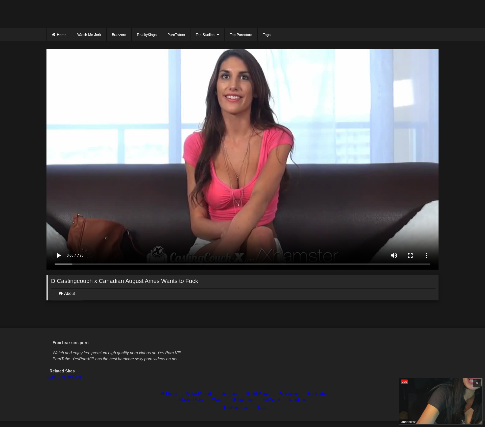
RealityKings (147, 35)
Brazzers (119, 35)
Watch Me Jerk (89, 35)
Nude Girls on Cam (63, 377)
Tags (267, 35)
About (69, 293)
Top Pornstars (241, 35)
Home (61, 35)
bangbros (297, 399)
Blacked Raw (191, 399)
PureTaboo (176, 35)
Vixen (217, 399)
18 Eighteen (242, 399)
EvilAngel (271, 399)
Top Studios (205, 35)
